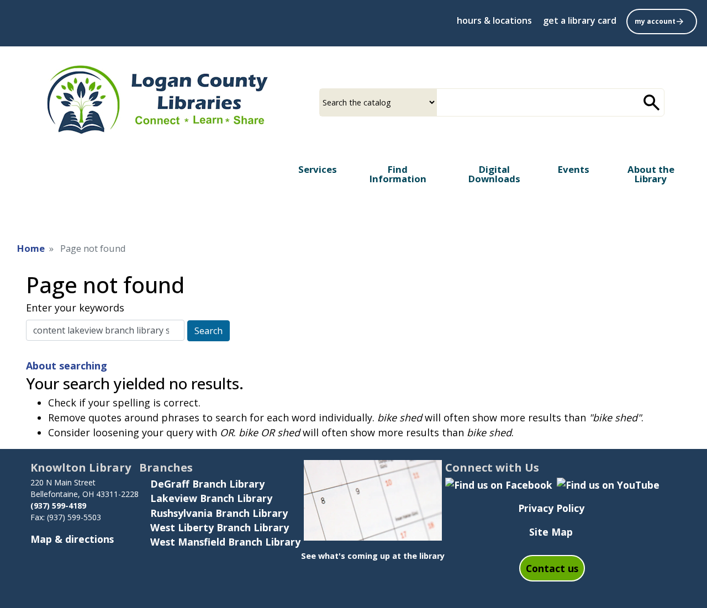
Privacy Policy (551, 508)
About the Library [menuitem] (650, 174)
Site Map (551, 531)
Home (31, 248)
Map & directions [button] (72, 539)
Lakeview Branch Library (211, 498)
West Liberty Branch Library (219, 527)
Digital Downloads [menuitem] (494, 174)
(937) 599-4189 (59, 505)
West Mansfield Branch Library (225, 541)
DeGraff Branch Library (207, 483)
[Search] (652, 102)
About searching (66, 365)
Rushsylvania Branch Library (219, 513)
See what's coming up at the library (373, 556)
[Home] (156, 98)
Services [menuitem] (317, 169)
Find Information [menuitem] (398, 174)
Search (208, 331)
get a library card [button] (579, 20)
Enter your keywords (75, 307)
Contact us (552, 568)
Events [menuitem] (573, 169)
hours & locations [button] (494, 20)
